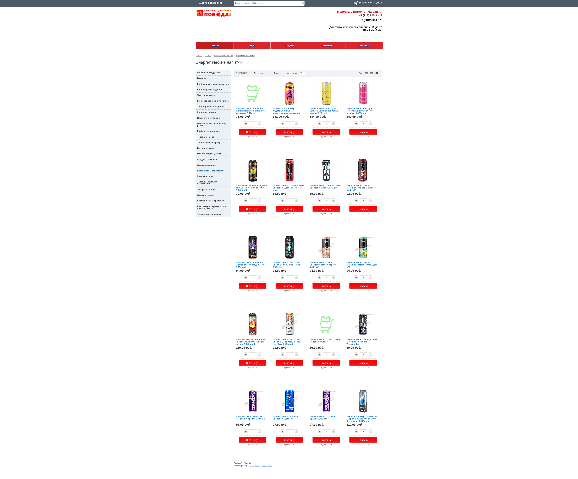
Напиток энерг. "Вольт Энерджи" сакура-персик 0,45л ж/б (323, 264)
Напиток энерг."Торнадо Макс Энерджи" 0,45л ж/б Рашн (325, 186)
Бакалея (201, 78)
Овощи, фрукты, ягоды (209, 153)
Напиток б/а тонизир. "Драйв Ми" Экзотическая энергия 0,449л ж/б (251, 187)
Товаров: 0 (365, 2)
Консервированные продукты (213, 101)
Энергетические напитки (245, 56)
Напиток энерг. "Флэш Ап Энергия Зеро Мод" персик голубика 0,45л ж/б (287, 341)
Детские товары (205, 195)
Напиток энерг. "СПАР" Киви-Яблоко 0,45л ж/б (325, 340)
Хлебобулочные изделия (210, 106)
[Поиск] (302, 3)
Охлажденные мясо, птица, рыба (211, 124)
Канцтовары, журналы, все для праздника (211, 207)
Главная (199, 56)
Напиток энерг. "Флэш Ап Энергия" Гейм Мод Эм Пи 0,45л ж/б (250, 264)
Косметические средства (210, 200)
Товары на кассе (206, 189)
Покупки (289, 45)
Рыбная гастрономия (208, 131)
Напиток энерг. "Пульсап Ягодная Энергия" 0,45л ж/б (250, 417)
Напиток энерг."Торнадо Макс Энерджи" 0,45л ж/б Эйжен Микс (288, 187)
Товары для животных (209, 214)
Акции (252, 45)
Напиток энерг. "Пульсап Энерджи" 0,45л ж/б (286, 417)
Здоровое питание (207, 112)
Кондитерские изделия (209, 89)
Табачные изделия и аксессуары (208, 183)
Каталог (214, 45)
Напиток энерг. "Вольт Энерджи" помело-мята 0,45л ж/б (362, 264)
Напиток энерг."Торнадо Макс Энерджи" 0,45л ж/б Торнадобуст (362, 341)
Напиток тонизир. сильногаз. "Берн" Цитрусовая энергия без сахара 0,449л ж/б (361, 418)
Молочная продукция (208, 72)
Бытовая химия (205, 148)
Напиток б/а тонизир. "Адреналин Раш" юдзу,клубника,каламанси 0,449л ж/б (286, 110)
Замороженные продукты (210, 142)
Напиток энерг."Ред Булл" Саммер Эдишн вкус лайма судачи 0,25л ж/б (324, 110)
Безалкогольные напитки (223, 56)
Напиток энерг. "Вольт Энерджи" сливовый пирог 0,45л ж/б (361, 187)
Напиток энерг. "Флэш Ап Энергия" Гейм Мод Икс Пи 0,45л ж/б (287, 264)
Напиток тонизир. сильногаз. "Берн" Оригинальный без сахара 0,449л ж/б (251, 341)
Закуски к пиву (205, 176)
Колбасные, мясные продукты (213, 84)
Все (270, 466)
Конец (264, 466)
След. (257, 466)
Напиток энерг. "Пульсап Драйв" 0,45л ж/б (323, 417)
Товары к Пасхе (205, 137)
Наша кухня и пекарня (208, 118)
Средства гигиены (207, 159)
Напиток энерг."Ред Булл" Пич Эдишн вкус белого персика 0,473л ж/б (360, 110)
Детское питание (206, 165)
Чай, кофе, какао (206, 95)
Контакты (364, 45)
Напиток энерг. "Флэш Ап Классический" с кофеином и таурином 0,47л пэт (251, 110)
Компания (327, 45)
